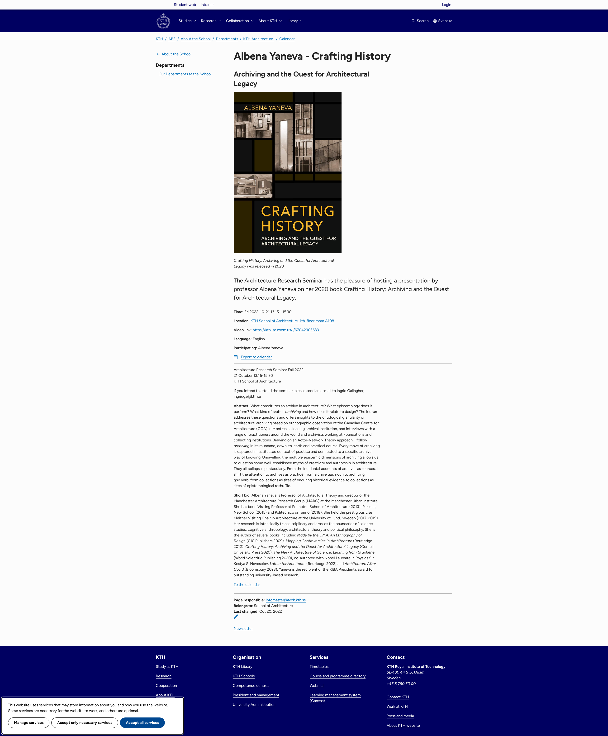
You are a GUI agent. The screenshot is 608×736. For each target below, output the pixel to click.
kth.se (163, 4)
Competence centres (251, 685)
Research (163, 676)
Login (446, 4)
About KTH (165, 695)
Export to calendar (256, 357)
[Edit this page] (236, 616)
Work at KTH (397, 706)
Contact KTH (398, 697)
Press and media (400, 716)
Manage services (28, 722)
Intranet (207, 4)
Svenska (445, 21)
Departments (227, 39)
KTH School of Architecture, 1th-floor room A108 (292, 321)
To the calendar (247, 584)
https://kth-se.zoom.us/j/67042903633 (286, 330)
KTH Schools (244, 676)
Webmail (317, 685)
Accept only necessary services (84, 722)
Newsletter (243, 628)
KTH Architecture (258, 39)
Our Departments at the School (185, 74)
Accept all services (142, 722)
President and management (256, 695)
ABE (172, 39)
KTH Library (242, 666)
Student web (185, 4)
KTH (159, 39)
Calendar (286, 39)
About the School (196, 39)
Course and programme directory (338, 676)
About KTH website (403, 725)
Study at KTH (167, 666)
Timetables (319, 666)
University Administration (254, 704)
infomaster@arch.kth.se (286, 600)
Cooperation (166, 685)
